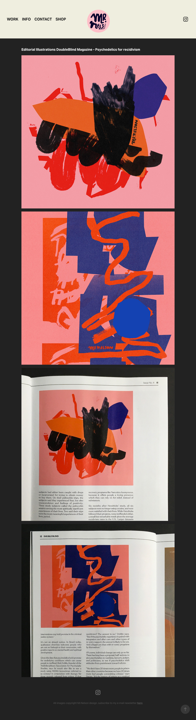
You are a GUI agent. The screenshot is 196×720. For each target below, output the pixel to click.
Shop (61, 19)
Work (12, 19)
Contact (43, 19)
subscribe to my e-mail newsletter (120, 703)
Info (26, 19)
